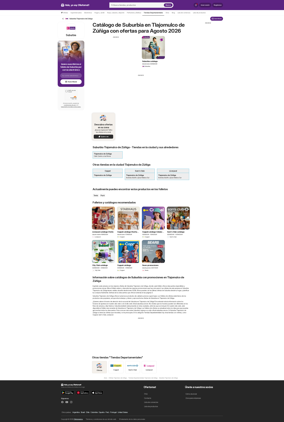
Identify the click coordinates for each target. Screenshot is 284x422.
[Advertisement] (116, 53)
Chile (87, 412)
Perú (107, 412)
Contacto (147, 398)
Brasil (83, 412)
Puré (103, 195)
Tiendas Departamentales (152, 312)
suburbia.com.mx (142, 304)
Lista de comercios (184, 13)
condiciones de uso (70, 105)
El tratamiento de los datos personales (132, 419)
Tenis (96, 195)
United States (123, 412)
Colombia (94, 412)
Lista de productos (199, 13)
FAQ (145, 394)
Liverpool (110, 315)
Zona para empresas (193, 398)
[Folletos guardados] (196, 5)
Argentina (76, 412)
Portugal (113, 412)
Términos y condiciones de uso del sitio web (101, 419)
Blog (173, 13)
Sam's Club (102, 315)
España (101, 412)
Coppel (95, 315)
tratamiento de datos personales (71, 107)
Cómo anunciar (191, 394)
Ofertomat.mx (78, 419)
